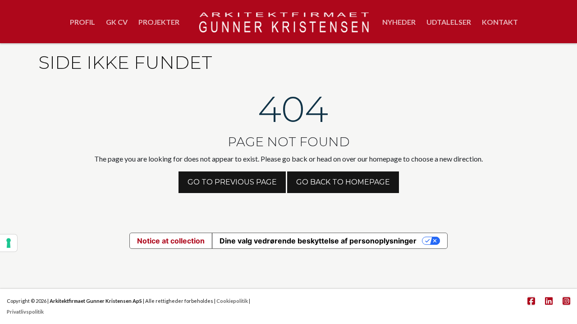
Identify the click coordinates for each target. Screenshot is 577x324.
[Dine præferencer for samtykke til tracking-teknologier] (8, 243)
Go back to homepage (343, 182)
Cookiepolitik (232, 301)
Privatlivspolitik (25, 312)
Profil (82, 22)
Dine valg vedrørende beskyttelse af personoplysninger (318, 240)
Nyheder (399, 22)
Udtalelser (448, 22)
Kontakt (500, 22)
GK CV (117, 22)
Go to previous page (232, 182)
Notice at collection (171, 240)
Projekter (158, 22)
